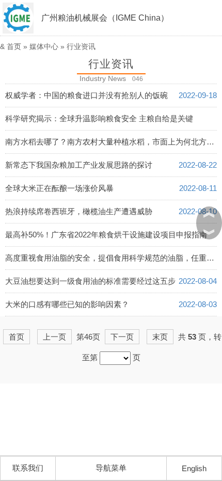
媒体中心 (43, 46)
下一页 (122, 336)
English (194, 468)
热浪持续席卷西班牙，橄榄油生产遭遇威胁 (78, 211)
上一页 (54, 336)
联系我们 (27, 467)
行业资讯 (81, 46)
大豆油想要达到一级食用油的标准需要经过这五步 (90, 281)
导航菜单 (111, 467)
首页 (14, 46)
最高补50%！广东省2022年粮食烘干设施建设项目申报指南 (106, 234)
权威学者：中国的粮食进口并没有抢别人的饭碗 (86, 95)
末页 (160, 336)
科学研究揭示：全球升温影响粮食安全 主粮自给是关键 (99, 118)
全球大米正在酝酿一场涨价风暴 (59, 188)
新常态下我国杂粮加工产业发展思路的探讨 (78, 165)
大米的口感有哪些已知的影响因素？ (67, 304)
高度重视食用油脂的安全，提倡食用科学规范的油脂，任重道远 (113, 257)
